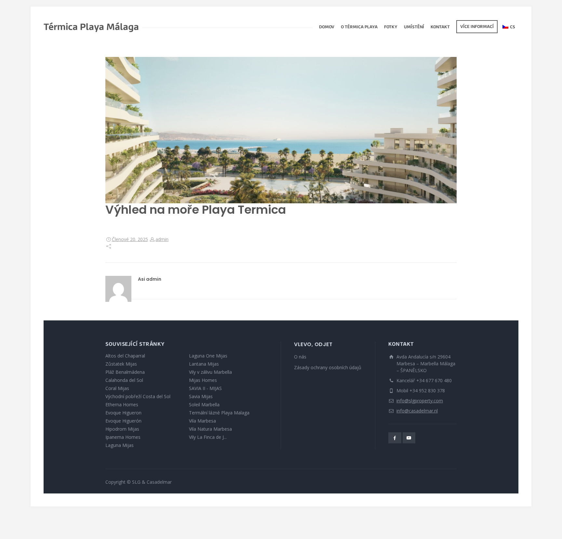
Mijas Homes (203, 380)
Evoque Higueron (123, 413)
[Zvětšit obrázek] (281, 130)
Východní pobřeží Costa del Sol (137, 396)
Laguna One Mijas (208, 356)
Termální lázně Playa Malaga (219, 413)
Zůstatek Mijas (121, 364)
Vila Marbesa (202, 421)
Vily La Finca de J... (208, 437)
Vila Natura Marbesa (210, 429)
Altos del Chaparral (125, 356)
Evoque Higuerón (123, 421)
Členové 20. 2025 (130, 239)
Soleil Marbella (204, 404)
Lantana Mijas (204, 364)
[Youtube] (409, 437)
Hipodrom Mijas (122, 429)
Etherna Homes (121, 404)
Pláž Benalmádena (125, 372)
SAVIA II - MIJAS (205, 388)
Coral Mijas (117, 388)
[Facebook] (394, 437)
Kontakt (440, 27)
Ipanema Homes (122, 437)
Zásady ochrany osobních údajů (327, 367)
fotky (390, 27)
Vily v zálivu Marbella (210, 372)
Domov (326, 27)
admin (161, 239)
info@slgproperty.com (419, 401)
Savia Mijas (201, 396)
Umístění (414, 27)
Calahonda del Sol (124, 380)
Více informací (477, 27)
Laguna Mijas (119, 445)
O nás (300, 357)
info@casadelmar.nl (417, 411)
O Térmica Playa (359, 27)
